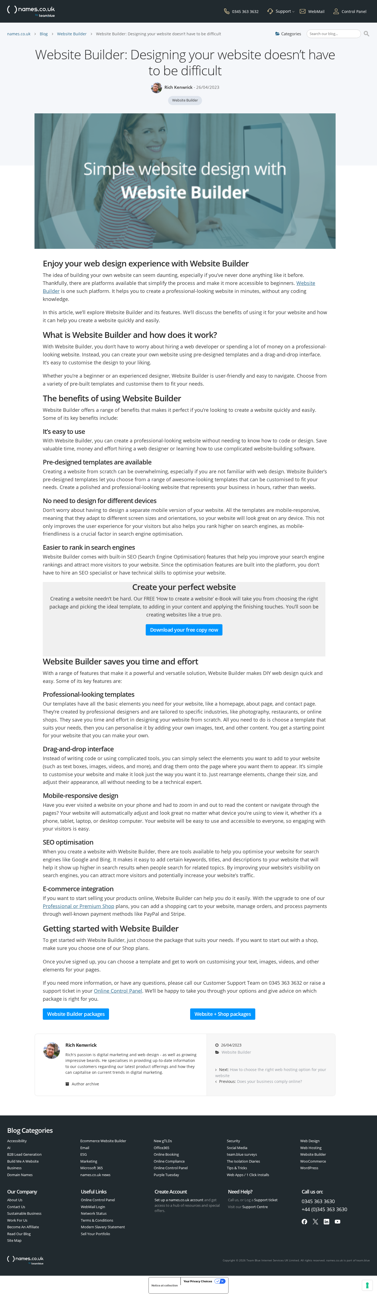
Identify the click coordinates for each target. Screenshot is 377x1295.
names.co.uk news (95, 1174)
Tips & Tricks (237, 1167)
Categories (291, 33)
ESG (83, 1154)
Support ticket (266, 1199)
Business (14, 1167)
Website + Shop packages (223, 1014)
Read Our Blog (19, 1233)
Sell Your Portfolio (95, 1233)
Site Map (14, 1240)
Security (233, 1140)
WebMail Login (93, 1206)
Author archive (85, 1084)
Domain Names (20, 1174)
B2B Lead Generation (24, 1154)
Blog (44, 33)
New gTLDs (163, 1140)
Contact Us (16, 1206)
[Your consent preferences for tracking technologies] (367, 1285)
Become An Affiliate (23, 1226)
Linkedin (326, 1221)
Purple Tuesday (166, 1174)
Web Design (310, 1140)
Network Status (94, 1213)
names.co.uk (18, 33)
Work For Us (17, 1220)
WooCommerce (313, 1161)
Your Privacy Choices (198, 1281)
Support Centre (255, 1206)
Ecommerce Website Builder (103, 1140)
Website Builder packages (76, 1014)
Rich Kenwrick (178, 87)
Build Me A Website (23, 1161)
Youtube (337, 1221)
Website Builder (72, 33)
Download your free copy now (184, 629)
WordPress (309, 1167)
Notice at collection (165, 1285)
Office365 (161, 1147)
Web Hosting (311, 1147)
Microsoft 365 (91, 1167)
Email (84, 1147)
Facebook (304, 1221)
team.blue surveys (242, 1154)
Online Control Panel (118, 990)
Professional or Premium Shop (78, 906)
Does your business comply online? (269, 1081)
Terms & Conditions (97, 1220)
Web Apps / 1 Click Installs (248, 1174)
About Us (14, 1199)
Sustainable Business (24, 1213)
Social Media (237, 1147)
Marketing (88, 1161)
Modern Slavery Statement (103, 1226)
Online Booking (166, 1154)
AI (8, 1147)
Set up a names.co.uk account (179, 1199)
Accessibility (17, 1140)
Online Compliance (169, 1161)
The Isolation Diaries (243, 1161)
